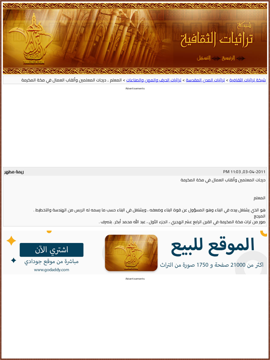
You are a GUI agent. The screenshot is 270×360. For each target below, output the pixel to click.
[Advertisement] (135, 130)
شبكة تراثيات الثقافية (247, 80)
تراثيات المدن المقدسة (205, 80)
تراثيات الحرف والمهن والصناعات (153, 80)
